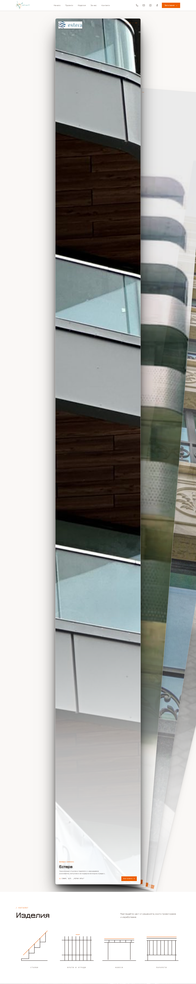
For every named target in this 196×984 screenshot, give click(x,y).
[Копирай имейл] (144, 5)
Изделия (82, 5)
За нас (94, 5)
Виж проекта (127, 878)
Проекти (69, 5)
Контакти (105, 5)
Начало (57, 5)
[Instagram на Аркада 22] (150, 5)
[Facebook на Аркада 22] (157, 5)
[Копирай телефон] (137, 5)
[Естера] (98, 451)
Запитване (171, 5)
